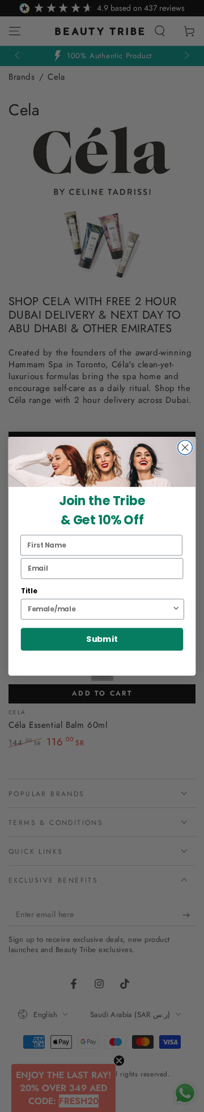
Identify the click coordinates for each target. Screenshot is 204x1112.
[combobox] (100, 609)
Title (29, 591)
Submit (102, 639)
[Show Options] (176, 609)
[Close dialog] (185, 447)
